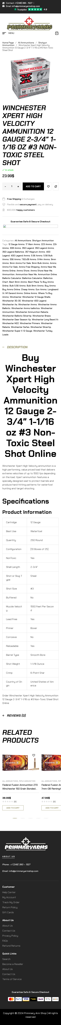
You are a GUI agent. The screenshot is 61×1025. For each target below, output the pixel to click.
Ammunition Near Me (26, 274)
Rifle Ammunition (27, 781)
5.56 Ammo (36, 255)
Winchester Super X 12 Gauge (17, 330)
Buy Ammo (50, 285)
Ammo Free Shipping (29, 266)
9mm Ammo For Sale (20, 263)
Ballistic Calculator (11, 278)
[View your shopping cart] (57, 33)
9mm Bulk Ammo (40, 263)
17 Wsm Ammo (33, 244)
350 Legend (28, 248)
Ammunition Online (47, 274)
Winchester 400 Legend (34, 300)
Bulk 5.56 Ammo (18, 285)
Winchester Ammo (27, 304)
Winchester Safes (20, 327)
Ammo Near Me (48, 266)
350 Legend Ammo (44, 248)
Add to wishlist (48, 186)
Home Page (8, 42)
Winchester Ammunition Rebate (32, 312)
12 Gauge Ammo (16, 244)
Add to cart (33, 186)
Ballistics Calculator (32, 278)
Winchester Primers (30, 323)
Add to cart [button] (13, 808)
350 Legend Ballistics (13, 251)
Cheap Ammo (28, 289)
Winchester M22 (10, 323)
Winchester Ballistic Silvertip (16, 315)
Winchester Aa (9, 304)
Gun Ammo (41, 289)
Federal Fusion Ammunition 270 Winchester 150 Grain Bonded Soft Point (20, 788)
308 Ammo (15, 248)
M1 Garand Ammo (14, 293)
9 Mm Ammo (43, 259)
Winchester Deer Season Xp (16, 319)
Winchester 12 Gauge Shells (36, 297)
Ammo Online (8, 270)
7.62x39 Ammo (29, 259)
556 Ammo (15, 259)
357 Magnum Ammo (35, 251)
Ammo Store (23, 270)
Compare (56, 186)
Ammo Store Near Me (41, 270)
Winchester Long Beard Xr (45, 319)
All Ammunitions (26, 42)
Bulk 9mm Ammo (35, 285)
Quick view (33, 769)
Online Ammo (30, 293)
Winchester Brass (42, 315)
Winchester (15, 297)
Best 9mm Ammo (18, 281)
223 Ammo (46, 244)
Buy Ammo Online (11, 289)
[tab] (30, 347)
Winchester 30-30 (11, 300)
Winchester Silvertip (40, 327)
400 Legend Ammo (20, 255)
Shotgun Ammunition (43, 240)
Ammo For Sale (10, 266)
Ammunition (8, 274)
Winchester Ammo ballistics (25, 308)
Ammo (53, 263)
